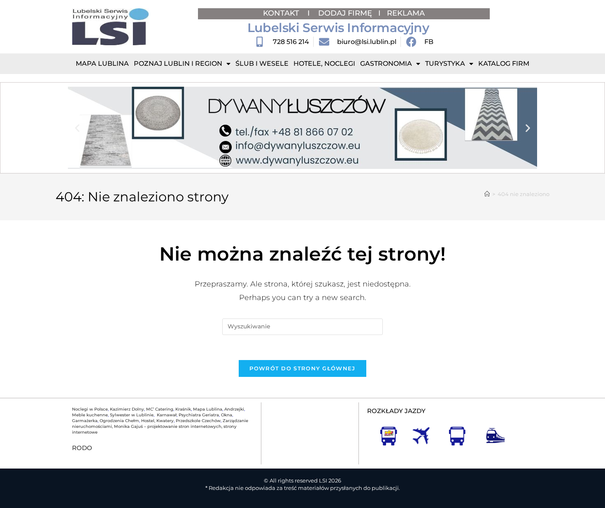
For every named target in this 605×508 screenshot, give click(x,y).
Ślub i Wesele (262, 63)
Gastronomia (386, 63)
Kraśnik (183, 409)
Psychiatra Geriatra (199, 415)
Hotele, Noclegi (324, 63)
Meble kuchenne (90, 415)
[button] (77, 128)
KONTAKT (282, 13)
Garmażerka (85, 420)
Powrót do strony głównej (302, 368)
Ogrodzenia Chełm (119, 420)
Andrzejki (234, 409)
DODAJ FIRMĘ (345, 13)
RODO (82, 448)
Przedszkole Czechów (198, 420)
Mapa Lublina (102, 63)
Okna (226, 415)
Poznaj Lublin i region (178, 63)
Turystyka (445, 63)
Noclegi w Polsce (90, 409)
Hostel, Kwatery (157, 420)
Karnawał (166, 415)
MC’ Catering (159, 409)
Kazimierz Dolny (127, 409)
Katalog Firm (503, 63)
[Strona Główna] (487, 194)
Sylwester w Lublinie (132, 415)
